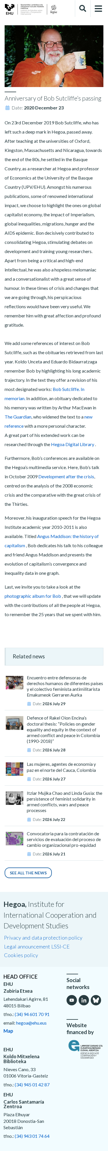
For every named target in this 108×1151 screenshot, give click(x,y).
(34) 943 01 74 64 (32, 1136)
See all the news (28, 872)
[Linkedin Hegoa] (84, 1000)
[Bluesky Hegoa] (96, 1000)
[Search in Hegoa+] (82, 8)
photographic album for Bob (33, 596)
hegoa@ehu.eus (31, 1022)
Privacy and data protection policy (43, 937)
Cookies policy (21, 955)
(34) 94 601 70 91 (32, 1014)
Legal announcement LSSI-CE (37, 946)
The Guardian (18, 416)
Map (8, 1031)
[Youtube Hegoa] (72, 1000)
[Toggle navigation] (98, 8)
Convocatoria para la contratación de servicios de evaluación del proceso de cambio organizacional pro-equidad (64, 839)
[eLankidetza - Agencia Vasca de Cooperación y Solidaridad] (86, 1049)
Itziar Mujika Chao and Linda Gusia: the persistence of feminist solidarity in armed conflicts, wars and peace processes (64, 802)
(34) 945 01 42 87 (32, 1084)
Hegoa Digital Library (72, 444)
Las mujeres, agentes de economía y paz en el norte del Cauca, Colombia (61, 766)
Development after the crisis (66, 476)
